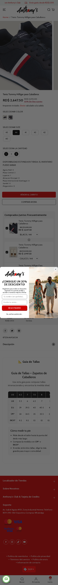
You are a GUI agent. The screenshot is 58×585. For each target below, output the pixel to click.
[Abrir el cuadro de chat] (6, 579)
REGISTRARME (14, 308)
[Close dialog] (55, 269)
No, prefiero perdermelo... (14, 314)
